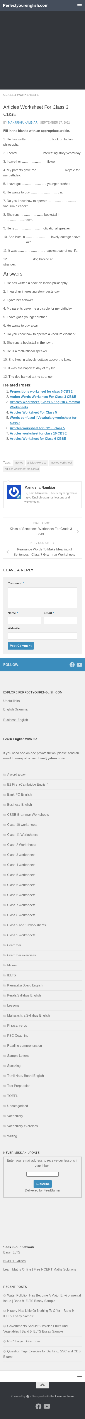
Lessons (13, 1005)
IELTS (11, 975)
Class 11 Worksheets (22, 834)
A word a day (16, 774)
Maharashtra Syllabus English (28, 1015)
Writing (12, 1136)
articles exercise (36, 462)
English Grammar (16, 709)
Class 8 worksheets (21, 915)
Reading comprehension (24, 1045)
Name (13, 613)
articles (19, 462)
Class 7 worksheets (21, 905)
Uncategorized (17, 1106)
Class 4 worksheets (21, 865)
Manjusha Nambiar (22, 122)
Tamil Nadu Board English (25, 1076)
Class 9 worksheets (21, 935)
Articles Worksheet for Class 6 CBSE (38, 438)
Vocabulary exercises (22, 1126)
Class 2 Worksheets (21, 845)
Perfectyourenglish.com (25, 5)
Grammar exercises (21, 955)
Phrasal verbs (17, 1025)
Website (14, 628)
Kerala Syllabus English (24, 995)
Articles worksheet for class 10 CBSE (38, 433)
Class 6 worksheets (21, 885)
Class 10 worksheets (22, 824)
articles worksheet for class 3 (22, 469)
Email (49, 613)
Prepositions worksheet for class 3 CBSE (41, 391)
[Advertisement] (42, 44)
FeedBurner (52, 1190)
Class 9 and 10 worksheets (26, 925)
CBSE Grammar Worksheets (28, 814)
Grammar (14, 945)
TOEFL (12, 1096)
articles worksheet (61, 462)
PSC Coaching (17, 1035)
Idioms (12, 965)
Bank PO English (19, 794)
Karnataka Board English (24, 985)
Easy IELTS (11, 1252)
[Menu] (79, 5)
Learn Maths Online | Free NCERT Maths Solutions (39, 1269)
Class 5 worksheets (21, 875)
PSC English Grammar (23, 1341)
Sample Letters (18, 1055)
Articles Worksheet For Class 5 (33, 412)
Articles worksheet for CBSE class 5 (37, 428)
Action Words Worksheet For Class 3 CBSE (43, 396)
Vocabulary (15, 1116)
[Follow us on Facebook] (72, 664)
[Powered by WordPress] (27, 1396)
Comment (16, 583)
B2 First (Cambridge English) (27, 784)
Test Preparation (18, 1086)
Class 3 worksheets (21, 95)
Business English (15, 720)
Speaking (13, 1065)
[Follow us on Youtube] (79, 664)
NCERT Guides (14, 1261)
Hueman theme (64, 1396)
